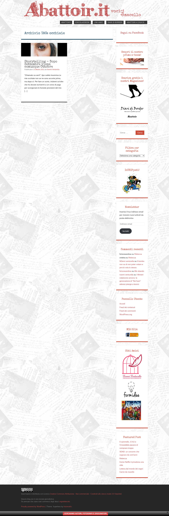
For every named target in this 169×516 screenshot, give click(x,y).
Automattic (68, 507)
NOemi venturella (126, 261)
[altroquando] (131, 410)
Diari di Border (115, 22)
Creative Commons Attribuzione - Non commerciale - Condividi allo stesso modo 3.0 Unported (85, 494)
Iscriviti (126, 231)
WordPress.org (125, 314)
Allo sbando (139, 271)
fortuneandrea (125, 271)
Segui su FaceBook (132, 32)
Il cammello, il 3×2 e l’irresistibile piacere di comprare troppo (128, 445)
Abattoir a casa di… (136, 22)
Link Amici (98, 22)
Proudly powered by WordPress (33, 507)
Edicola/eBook (82, 22)
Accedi (122, 304)
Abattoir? (66, 22)
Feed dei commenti (127, 311)
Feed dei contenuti (127, 307)
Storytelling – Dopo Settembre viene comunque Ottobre (40, 64)
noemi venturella (126, 275)
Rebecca (138, 254)
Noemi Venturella (53, 69)
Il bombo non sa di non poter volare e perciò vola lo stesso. (131, 264)
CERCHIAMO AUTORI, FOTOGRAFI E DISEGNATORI (85, 514)
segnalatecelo (64, 502)
